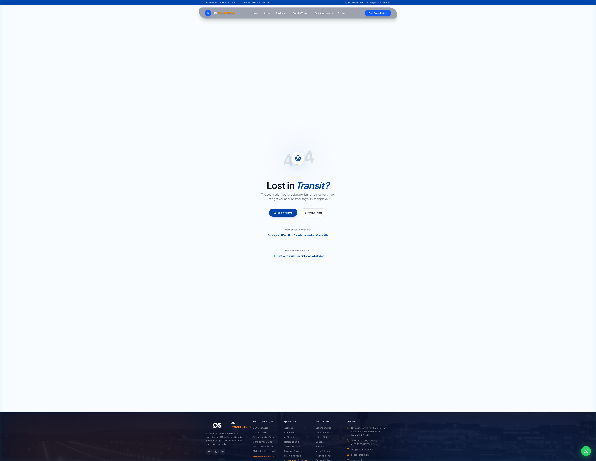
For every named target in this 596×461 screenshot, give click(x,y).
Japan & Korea (323, 451)
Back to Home (285, 212)
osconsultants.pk (360, 454)
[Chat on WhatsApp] (586, 451)
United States (322, 437)
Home (256, 13)
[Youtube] (222, 451)
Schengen (273, 235)
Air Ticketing (290, 437)
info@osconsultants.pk (379, 2)
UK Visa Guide (260, 432)
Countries (289, 432)
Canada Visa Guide (262, 441)
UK (289, 235)
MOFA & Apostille (292, 455)
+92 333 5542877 (355, 2)
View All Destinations (262, 456)
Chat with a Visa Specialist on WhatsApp (300, 256)
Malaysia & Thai (323, 455)
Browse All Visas (313, 212)
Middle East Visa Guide (264, 451)
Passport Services (293, 451)
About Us (288, 427)
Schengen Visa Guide (264, 437)
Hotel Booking (291, 441)
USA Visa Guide (261, 427)
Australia (309, 235)
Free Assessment (324, 13)
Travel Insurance (292, 446)
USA (283, 235)
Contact (342, 13)
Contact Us (322, 235)
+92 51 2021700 (364, 440)
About (267, 13)
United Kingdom (324, 432)
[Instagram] (216, 451)
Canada (298, 235)
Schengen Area (323, 427)
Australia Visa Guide (263, 446)
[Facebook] (209, 451)
